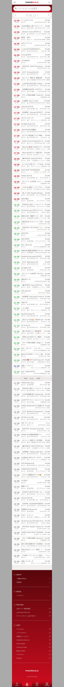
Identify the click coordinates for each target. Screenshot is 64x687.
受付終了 (32, 378)
